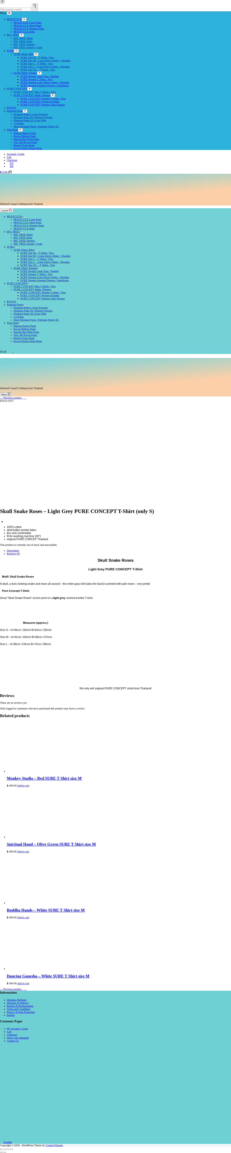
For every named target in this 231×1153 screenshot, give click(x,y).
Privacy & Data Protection (21, 1012)
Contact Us (13, 1040)
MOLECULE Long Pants (27, 219)
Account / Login (15, 154)
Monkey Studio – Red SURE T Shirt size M (44, 778)
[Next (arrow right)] (4, 1152)
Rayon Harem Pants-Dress (28, 341)
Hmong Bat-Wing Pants (26, 332)
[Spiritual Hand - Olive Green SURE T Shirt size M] (57, 837)
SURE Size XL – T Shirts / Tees (37, 265)
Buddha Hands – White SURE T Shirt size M (46, 910)
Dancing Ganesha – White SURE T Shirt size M (48, 976)
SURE (10, 246)
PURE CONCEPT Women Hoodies (39, 295)
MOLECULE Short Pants (27, 222)
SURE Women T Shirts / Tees (36, 274)
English (7, 1142)
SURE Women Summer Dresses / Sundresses (44, 280)
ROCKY (12, 301)
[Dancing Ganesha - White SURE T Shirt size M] (57, 968)
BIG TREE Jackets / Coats (28, 243)
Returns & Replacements (20, 1006)
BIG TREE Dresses (24, 240)
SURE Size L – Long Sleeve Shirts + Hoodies (45, 262)
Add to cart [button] (23, 785)
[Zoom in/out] (11, 1149)
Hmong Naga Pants (24, 338)
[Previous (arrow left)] (1, 1152)
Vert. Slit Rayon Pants (25, 335)
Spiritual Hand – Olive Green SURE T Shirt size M (51, 844)
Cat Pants (19, 316)
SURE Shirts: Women (25, 268)
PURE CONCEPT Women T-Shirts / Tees (43, 292)
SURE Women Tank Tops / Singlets (39, 271)
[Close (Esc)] (1, 1149)
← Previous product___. (13, 397)
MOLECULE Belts (24, 228)
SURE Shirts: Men (24, 249)
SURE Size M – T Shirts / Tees (37, 253)
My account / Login (17, 1028)
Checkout (12, 160)
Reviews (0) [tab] (13, 553)
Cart (9, 157)
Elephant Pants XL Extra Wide (30, 313)
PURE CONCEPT (17, 283)
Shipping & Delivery (18, 1003)
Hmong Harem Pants (25, 326)
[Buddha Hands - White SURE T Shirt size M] (57, 902)
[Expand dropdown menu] (24, 217)
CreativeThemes (54, 1145)
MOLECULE (14, 216)
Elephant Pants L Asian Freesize (31, 307)
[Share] (4, 1149)
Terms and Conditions (18, 1009)
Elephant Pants (15, 304)
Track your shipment (18, 1037)
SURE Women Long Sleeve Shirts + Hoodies (44, 277)
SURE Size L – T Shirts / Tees (36, 259)
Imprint (11, 1015)
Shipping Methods (16, 1000)
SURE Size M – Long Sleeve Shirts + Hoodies (45, 256)
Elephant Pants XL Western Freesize (33, 310)
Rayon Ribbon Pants (25, 329)
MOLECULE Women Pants (29, 225)
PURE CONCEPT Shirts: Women (32, 289)
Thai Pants (12, 323)
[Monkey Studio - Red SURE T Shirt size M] (57, 771)
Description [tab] (13, 550)
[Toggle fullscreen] (8, 1149)
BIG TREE (13, 231)
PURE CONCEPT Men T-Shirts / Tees (35, 286)
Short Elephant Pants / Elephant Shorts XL (36, 319)
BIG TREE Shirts (23, 234)
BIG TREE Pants (23, 237)
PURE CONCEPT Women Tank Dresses (42, 298)
